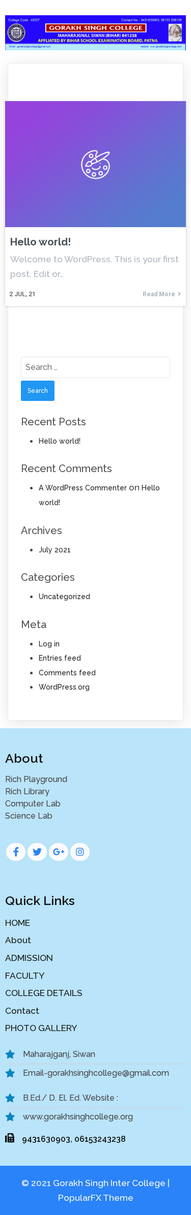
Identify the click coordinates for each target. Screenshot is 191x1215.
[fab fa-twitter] (37, 852)
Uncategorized (64, 597)
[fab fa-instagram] (80, 852)
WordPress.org (64, 687)
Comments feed (67, 673)
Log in (49, 644)
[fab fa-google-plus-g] (58, 852)
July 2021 (55, 550)
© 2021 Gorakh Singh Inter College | (95, 1183)
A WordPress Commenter (83, 488)
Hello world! (59, 441)
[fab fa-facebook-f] (15, 852)
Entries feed (60, 658)
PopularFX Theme (95, 1198)
